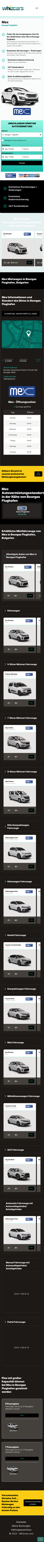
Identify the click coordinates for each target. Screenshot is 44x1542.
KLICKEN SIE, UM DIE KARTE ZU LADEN (20, 314)
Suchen (22, 163)
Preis (30, 262)
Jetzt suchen (38, 474)
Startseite (21, 1522)
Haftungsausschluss (21, 1529)
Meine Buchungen (21, 1526)
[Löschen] (40, 134)
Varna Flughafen (23, 512)
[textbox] (22, 134)
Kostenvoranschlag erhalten (33, 1502)
